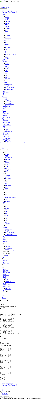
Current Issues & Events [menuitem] (8, 163)
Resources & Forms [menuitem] (7, 39)
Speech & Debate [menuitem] (5, 43)
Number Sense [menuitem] (7, 171)
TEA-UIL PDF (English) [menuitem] (8, 289)
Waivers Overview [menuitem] (7, 278)
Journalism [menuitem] (4, 40)
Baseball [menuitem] (6, 62)
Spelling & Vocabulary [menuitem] (8, 28)
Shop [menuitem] (2, 5)
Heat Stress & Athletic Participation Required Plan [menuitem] (11, 90)
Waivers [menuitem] (4, 91)
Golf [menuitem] (5, 65)
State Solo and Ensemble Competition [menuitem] (9, 104)
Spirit (2, 258)
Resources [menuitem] (6, 42)
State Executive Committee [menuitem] (6, 133)
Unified (3, 264)
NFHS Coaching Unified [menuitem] (6, 117)
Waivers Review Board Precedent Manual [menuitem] (10, 282)
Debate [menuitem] (6, 45)
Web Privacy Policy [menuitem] (4, 393)
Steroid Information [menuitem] (7, 86)
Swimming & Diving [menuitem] (7, 67)
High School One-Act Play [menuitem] (8, 34)
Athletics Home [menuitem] (5, 61)
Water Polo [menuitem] (6, 71)
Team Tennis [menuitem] (6, 68)
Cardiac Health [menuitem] (7, 88)
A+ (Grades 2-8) (6, 189)
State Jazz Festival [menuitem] (7, 102)
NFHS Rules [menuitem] (5, 260)
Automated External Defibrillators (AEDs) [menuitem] (10, 87)
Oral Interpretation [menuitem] (7, 44)
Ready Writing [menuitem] (7, 165)
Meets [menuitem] (4, 15)
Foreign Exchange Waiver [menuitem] (8, 281)
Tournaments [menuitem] (6, 46)
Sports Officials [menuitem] (5, 82)
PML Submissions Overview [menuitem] (8, 105)
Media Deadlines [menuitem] (5, 120)
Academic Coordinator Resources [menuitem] (9, 55)
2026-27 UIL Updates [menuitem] (6, 124)
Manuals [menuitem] (4, 93)
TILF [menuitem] (4, 59)
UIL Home (3, 295)
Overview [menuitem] (6, 158)
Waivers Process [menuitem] (7, 279)
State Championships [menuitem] (6, 114)
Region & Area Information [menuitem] (6, 106)
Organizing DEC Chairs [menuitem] (8, 141)
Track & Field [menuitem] (6, 69)
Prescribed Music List (6, 251)
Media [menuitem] (2, 118)
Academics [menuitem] (3, 14)
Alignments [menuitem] (6, 57)
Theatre (5, 173)
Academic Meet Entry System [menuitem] (8, 157)
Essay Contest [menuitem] (6, 25)
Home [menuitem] (2, 2)
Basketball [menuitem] (6, 63)
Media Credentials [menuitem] (5, 121)
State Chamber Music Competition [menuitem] (9, 248)
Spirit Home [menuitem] (4, 111)
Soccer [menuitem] (6, 66)
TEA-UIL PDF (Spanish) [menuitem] (8, 138)
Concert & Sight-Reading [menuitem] (8, 101)
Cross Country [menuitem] (7, 64)
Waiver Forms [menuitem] (6, 129)
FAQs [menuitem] (4, 262)
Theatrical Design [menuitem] (7, 176)
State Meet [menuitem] (6, 19)
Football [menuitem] (6, 75)
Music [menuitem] (2, 96)
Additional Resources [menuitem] (7, 58)
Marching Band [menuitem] (7, 98)
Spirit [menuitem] (2, 110)
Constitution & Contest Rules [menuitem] (7, 125)
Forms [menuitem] (6, 52)
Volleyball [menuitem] (6, 70)
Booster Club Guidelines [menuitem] (6, 92)
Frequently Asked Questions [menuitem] (8, 131)
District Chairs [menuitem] (5, 236)
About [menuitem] (2, 3)
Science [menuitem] (6, 33)
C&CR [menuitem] (4, 112)
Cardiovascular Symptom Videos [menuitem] (9, 89)
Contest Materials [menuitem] (7, 23)
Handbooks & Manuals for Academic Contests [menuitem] (10, 54)
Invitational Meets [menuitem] (7, 17)
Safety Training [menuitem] (7, 85)
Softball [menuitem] (6, 77)
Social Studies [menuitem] (6, 27)
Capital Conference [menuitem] (7, 21)
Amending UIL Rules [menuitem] (6, 134)
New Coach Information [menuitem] (8, 47)
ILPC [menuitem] (5, 41)
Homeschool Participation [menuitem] (6, 135)
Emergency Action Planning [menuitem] (8, 84)
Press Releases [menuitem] (5, 119)
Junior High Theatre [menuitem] (7, 35)
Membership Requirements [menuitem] (6, 286)
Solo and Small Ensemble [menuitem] (8, 100)
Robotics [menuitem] (6, 32)
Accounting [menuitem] (6, 24)
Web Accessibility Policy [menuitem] (5, 394)
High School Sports (6, 205)
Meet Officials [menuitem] (6, 16)
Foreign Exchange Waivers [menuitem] (8, 130)
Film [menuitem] (5, 37)
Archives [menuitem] (4, 94)
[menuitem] (7, 10)
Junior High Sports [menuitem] (5, 72)
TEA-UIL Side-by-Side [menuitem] (6, 136)
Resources (5, 195)
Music (3, 242)
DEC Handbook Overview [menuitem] (8, 140)
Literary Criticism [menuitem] (7, 26)
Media (3, 267)
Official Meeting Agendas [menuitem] (6, 284)
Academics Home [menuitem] (5, 151)
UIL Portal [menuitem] (3, 6)
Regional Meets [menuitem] (7, 18)
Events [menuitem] (6, 49)
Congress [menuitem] (6, 187)
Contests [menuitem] (4, 22)
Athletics (3, 203)
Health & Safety (6, 228)
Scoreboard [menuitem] (4, 240)
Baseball (3, 297)
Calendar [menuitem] (6, 48)
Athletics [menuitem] (3, 60)
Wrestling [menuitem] (6, 216)
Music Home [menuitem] (5, 97)
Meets (4, 152)
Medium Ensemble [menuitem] (7, 246)
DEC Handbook (6, 291)
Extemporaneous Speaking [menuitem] (8, 185)
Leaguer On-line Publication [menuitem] (6, 122)
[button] (0, 143)
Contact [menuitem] (3, 4)
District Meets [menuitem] (6, 155)
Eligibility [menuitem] (4, 126)
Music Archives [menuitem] (5, 108)
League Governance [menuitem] (5, 132)
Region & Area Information (7, 253)
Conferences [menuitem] (4, 20)
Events (4, 243)
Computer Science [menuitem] (7, 30)
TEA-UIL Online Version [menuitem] (8, 137)
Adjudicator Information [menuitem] (8, 38)
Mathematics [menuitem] (6, 31)
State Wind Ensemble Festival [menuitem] (8, 103)
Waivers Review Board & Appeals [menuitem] (9, 128)
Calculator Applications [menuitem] (8, 169)
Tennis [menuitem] (6, 213)
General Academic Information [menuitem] (9, 53)
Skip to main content (2, 0)
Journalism (5, 180)
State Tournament (4, 298)
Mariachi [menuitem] (6, 99)
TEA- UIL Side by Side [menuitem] (6, 113)
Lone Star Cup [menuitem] (5, 95)
